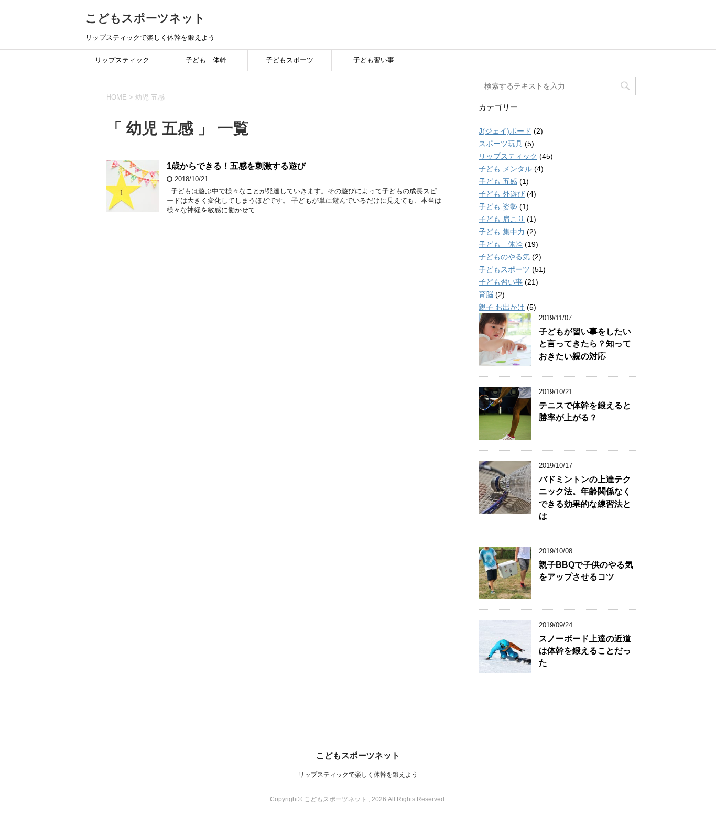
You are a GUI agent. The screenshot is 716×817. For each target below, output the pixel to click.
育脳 (486, 294)
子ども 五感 (498, 181)
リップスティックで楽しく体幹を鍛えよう (358, 774)
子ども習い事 (373, 60)
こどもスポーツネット (145, 18)
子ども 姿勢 (498, 206)
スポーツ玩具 (501, 143)
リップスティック (122, 60)
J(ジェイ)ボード (505, 131)
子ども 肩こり (502, 219)
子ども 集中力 (502, 231)
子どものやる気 (504, 257)
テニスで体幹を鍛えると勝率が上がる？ (585, 411)
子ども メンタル (505, 169)
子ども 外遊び (502, 194)
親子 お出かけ (502, 307)
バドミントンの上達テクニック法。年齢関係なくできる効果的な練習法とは (585, 497)
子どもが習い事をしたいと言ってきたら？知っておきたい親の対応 (585, 344)
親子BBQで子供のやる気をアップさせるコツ (586, 570)
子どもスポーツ (289, 60)
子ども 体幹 (206, 60)
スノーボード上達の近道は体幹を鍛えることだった (585, 651)
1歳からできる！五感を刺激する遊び (236, 165)
